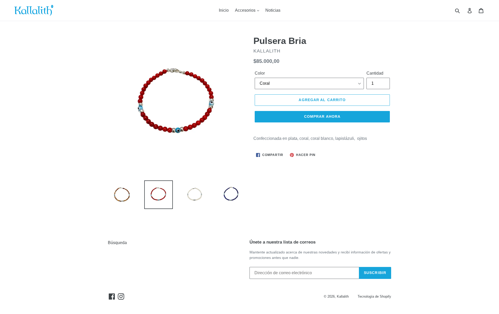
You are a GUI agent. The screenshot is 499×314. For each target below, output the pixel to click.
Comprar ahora (322, 116)
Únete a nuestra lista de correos (283, 242)
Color (260, 73)
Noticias (272, 10)
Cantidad (374, 73)
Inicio (224, 10)
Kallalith (343, 296)
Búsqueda (117, 242)
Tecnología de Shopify (374, 296)
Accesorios (246, 10)
